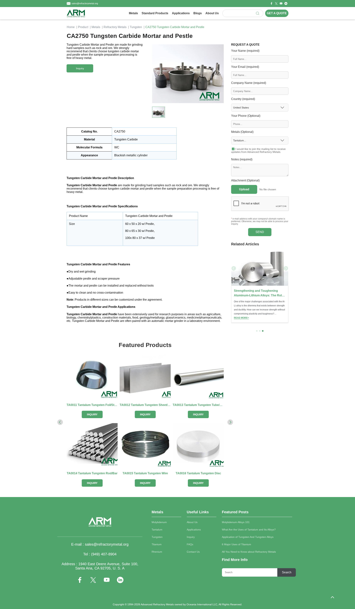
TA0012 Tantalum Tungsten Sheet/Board (145, 404)
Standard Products (155, 13)
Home (71, 27)
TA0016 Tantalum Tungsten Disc (198, 473)
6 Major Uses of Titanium (236, 544)
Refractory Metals (115, 27)
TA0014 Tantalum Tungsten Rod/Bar (92, 473)
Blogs (197, 13)
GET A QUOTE (277, 13)
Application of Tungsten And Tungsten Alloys (247, 536)
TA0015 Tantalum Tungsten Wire (145, 473)
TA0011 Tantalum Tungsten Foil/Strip (92, 404)
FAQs (190, 544)
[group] (259, 286)
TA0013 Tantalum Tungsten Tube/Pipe (198, 404)
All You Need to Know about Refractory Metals (249, 551)
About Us (212, 13)
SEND (260, 232)
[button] (219, 72)
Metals (133, 13)
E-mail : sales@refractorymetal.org (100, 544)
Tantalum (157, 529)
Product (83, 27)
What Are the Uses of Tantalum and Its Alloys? (249, 529)
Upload (244, 189)
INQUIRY (92, 414)
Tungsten (136, 27)
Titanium (157, 544)
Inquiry (191, 536)
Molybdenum (159, 522)
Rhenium (157, 551)
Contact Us (193, 551)
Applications (181, 13)
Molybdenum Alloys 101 (236, 522)
